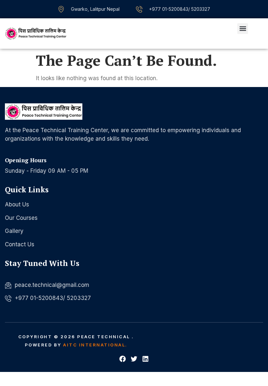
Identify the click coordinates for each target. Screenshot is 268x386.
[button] (242, 28)
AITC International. (95, 344)
